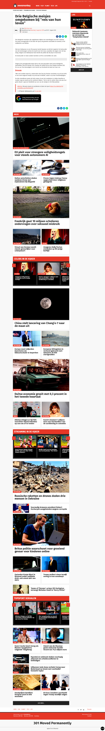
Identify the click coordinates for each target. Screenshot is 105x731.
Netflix (17, 446)
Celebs (44, 243)
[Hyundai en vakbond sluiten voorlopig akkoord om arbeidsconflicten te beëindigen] (21, 655)
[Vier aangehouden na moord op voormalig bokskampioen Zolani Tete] (49, 602)
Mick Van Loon (28, 28)
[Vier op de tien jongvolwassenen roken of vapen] (73, 52)
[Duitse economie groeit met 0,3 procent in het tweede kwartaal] (41, 360)
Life (56, 6)
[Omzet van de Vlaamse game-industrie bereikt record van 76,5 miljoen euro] (55, 628)
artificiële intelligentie (21, 148)
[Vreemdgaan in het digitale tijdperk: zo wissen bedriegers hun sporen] (73, 63)
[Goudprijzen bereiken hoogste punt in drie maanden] (26, 675)
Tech (52, 6)
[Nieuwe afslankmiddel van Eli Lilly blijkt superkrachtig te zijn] (73, 58)
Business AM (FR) (28, 716)
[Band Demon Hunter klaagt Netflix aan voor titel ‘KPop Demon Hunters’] (25, 436)
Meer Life (85, 70)
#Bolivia (19, 86)
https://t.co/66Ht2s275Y (56, 86)
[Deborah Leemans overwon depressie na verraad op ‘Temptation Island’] (81, 17)
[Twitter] (81, 709)
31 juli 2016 (38, 91)
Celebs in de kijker (17, 10)
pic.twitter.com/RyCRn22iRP (25, 88)
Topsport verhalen (41, 10)
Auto (15, 662)
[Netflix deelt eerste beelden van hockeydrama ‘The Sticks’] (49, 436)
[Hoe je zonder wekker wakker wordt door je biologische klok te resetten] (73, 41)
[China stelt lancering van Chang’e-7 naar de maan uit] (41, 289)
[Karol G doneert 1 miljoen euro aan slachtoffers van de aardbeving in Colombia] (55, 402)
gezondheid (65, 613)
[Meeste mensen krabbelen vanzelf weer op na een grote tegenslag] (73, 47)
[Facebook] (78, 709)
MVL (16, 30)
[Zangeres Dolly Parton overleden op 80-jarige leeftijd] (55, 229)
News (38, 6)
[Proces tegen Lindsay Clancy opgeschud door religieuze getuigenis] (55, 160)
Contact (89, 716)
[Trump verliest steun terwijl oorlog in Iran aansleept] (55, 557)
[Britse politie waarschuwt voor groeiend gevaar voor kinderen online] (41, 514)
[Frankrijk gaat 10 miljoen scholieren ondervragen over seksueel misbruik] (41, 187)
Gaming (44, 642)
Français (90, 1)
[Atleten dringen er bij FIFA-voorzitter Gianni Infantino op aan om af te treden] (26, 402)
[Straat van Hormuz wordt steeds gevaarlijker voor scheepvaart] (26, 229)
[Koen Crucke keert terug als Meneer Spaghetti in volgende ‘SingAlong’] (26, 628)
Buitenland (17, 174)
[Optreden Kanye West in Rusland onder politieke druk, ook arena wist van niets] (26, 557)
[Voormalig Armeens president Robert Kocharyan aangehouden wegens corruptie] (21, 504)
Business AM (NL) (18, 716)
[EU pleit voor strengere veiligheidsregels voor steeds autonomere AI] (41, 118)
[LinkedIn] (83, 709)
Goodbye (36, 716)
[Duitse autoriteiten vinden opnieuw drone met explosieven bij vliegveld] (26, 160)
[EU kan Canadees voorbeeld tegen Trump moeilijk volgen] (55, 675)
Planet (47, 6)
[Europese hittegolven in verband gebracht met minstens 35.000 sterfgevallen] (55, 331)
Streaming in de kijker (29, 10)
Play (42, 6)
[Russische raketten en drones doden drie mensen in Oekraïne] (41, 462)
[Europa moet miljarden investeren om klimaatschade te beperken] (26, 331)
